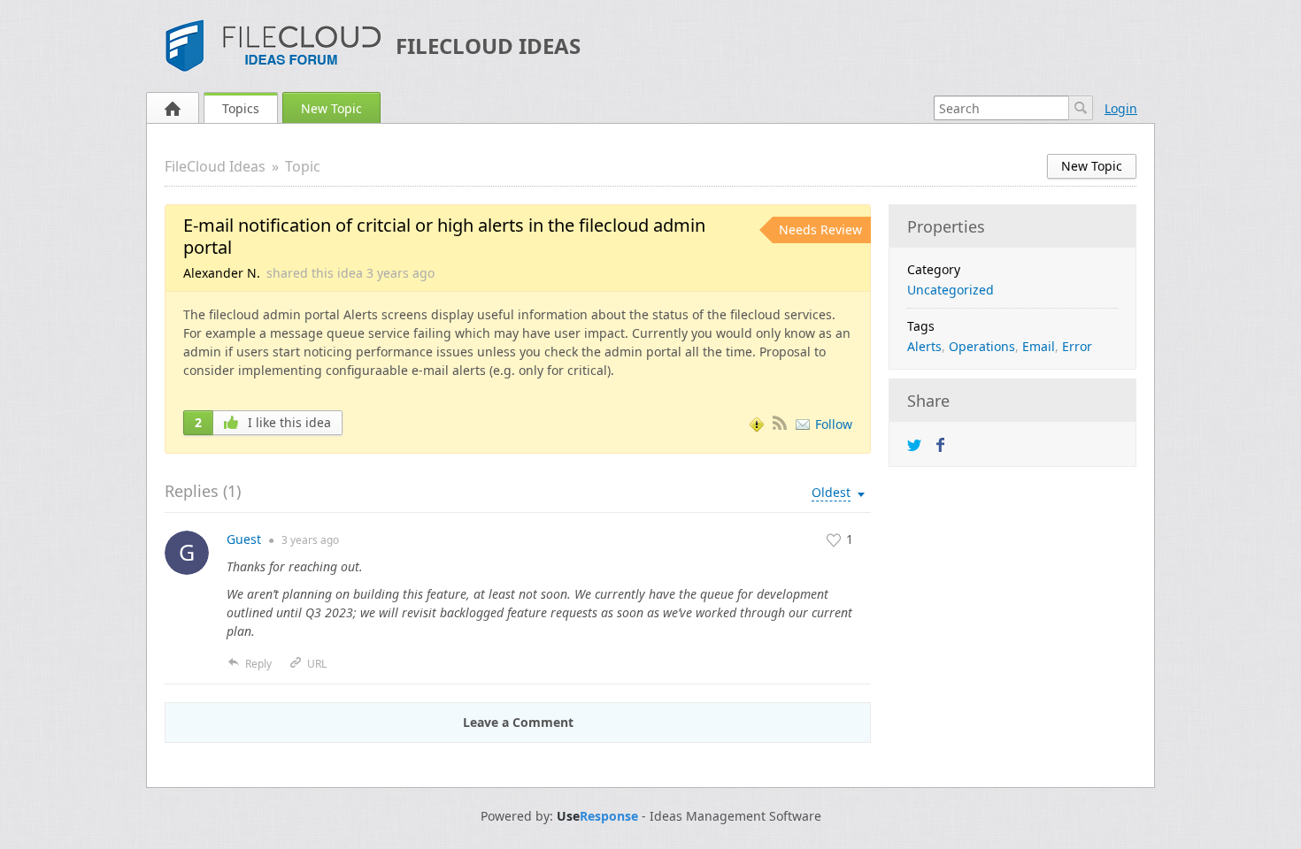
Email (1038, 346)
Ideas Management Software (735, 816)
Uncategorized (950, 289)
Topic (302, 166)
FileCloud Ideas (488, 45)
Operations (982, 346)
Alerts (924, 346)
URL (317, 663)
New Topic (331, 108)
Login (1121, 108)
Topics (240, 108)
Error (1077, 346)
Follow (833, 424)
